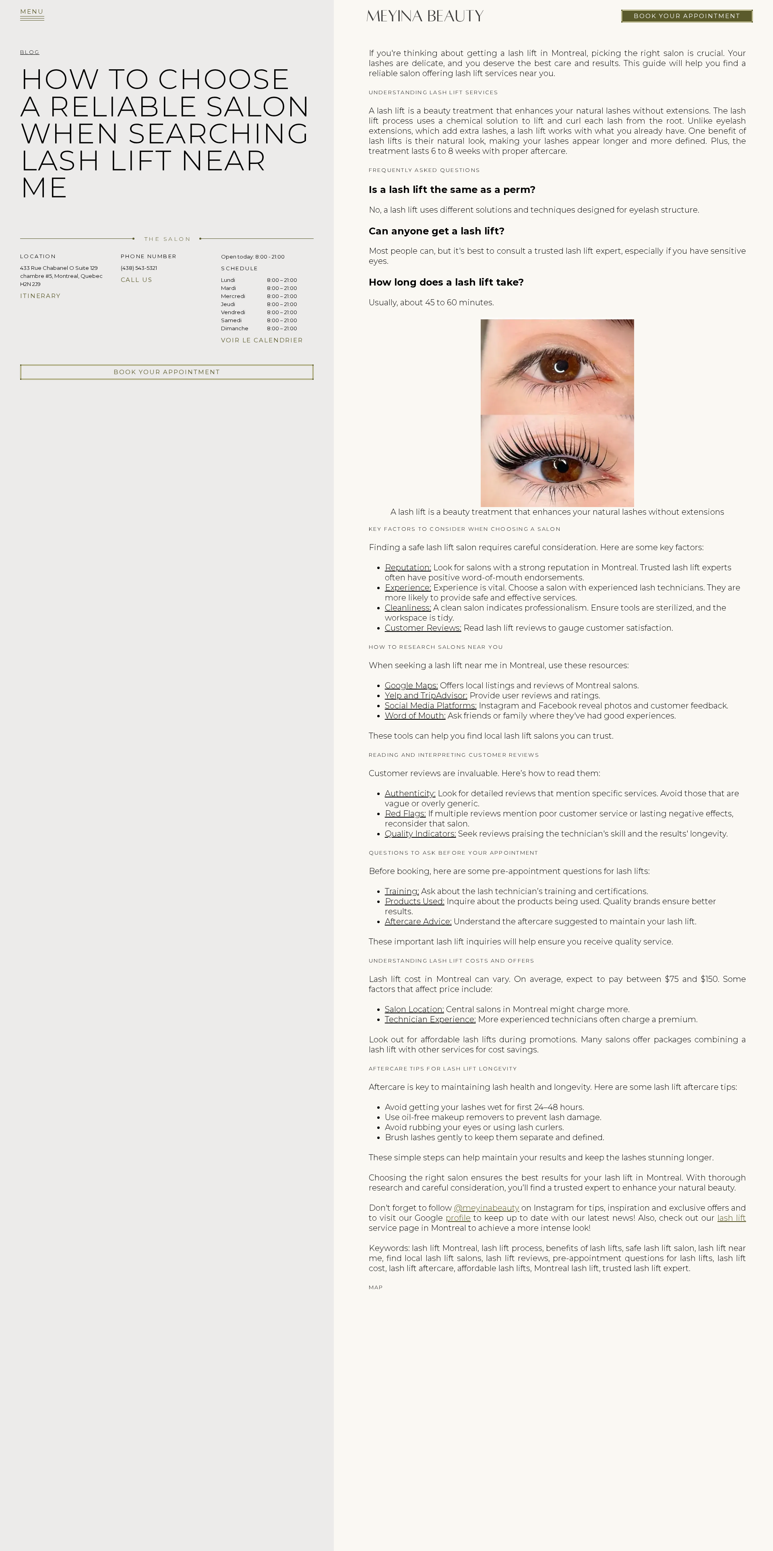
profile (458, 1218)
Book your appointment (687, 16)
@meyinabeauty (486, 1208)
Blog (29, 52)
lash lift (731, 1218)
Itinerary (40, 296)
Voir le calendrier (262, 340)
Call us (137, 280)
